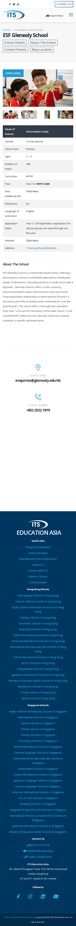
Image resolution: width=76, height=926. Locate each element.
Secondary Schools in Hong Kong (38, 623)
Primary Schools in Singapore (38, 735)
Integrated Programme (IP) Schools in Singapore (38, 810)
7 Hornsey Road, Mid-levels (41, 248)
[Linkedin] (17, 4)
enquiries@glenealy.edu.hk (38, 380)
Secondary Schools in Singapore (38, 741)
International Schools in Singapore (38, 717)
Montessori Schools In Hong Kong (38, 686)
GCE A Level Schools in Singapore (38, 798)
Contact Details (38, 582)
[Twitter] (13, 4)
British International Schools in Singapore (38, 746)
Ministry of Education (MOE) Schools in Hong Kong (38, 680)
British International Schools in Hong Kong (38, 635)
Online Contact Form (39, 856)
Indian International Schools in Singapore (38, 774)
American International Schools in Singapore (38, 792)
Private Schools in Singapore (38, 729)
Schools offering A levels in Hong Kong (38, 601)
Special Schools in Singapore (38, 723)
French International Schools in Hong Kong (38, 657)
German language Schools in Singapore (38, 752)
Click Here (32, 191)
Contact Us (64, 4)
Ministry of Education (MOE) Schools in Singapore (38, 832)
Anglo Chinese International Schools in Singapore (38, 711)
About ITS (38, 564)
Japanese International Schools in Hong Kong (38, 675)
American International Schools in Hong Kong (38, 641)
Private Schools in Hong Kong (38, 692)
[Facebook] (9, 4)
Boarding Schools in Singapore (38, 804)
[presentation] (3, 88)
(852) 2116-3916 (39, 845)
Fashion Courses (38, 576)
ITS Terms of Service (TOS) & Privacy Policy (20, 917)
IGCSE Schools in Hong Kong (38, 663)
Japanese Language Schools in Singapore (38, 780)
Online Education (38, 553)
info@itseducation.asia (40, 851)
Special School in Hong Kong (38, 698)
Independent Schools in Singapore (38, 768)
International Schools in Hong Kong (38, 595)
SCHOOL (7, 30)
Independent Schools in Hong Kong (38, 669)
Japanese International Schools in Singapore (38, 826)
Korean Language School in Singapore (38, 786)
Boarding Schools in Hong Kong (38, 629)
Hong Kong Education (38, 547)
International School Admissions (38, 559)
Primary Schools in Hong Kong (38, 617)
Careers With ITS (38, 570)
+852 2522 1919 (38, 410)
